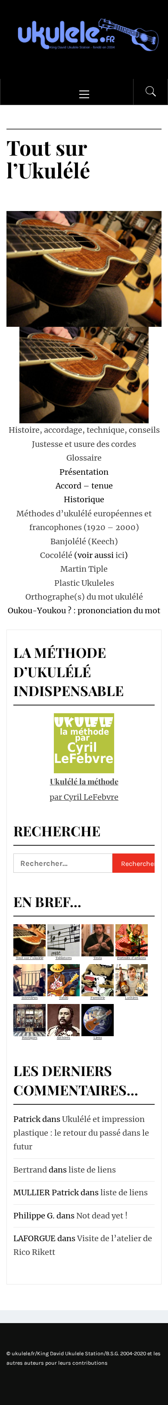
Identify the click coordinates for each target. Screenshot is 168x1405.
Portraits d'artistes (131, 958)
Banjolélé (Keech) (84, 541)
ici (119, 555)
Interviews (30, 998)
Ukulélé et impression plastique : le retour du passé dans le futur (81, 1133)
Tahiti (63, 998)
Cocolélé (56, 555)
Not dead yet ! (102, 1216)
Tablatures (64, 958)
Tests (97, 958)
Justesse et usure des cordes (84, 444)
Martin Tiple (84, 569)
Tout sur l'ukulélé (30, 958)
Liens (97, 1038)
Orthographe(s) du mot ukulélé (84, 597)
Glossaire (84, 458)
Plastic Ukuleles (84, 583)
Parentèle (97, 998)
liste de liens (92, 1170)
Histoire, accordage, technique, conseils (84, 430)
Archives (63, 1038)
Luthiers (131, 998)
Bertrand (30, 1170)
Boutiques (29, 1038)
